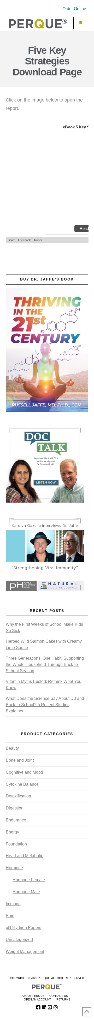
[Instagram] (56, 1007)
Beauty (12, 748)
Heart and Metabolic (24, 856)
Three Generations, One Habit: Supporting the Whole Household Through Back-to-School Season (45, 664)
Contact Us (58, 995)
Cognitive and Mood (24, 772)
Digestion (15, 808)
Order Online (74, 9)
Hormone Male (26, 892)
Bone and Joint (20, 760)
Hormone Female (29, 880)
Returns (63, 999)
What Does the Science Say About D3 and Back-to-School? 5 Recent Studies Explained (45, 704)
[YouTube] (50, 1007)
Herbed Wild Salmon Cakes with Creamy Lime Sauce (44, 644)
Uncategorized (19, 939)
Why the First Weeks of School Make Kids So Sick (44, 627)
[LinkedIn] (44, 1007)
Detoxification (18, 796)
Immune (13, 904)
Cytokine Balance (22, 784)
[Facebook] (38, 1007)
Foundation (16, 844)
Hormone (14, 868)
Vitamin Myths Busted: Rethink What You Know (43, 684)
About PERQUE (33, 995)
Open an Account (37, 999)
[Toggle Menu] (81, 23)
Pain (10, 915)
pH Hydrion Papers (23, 927)
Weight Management (25, 951)
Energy (12, 832)
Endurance (16, 820)
